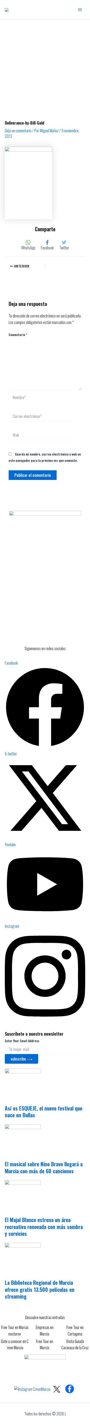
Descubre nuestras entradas (45, 1317)
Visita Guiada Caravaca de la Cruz (75, 1344)
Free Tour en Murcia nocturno (14, 1330)
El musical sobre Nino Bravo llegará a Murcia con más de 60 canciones (44, 1167)
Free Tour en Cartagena (75, 1330)
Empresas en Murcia (45, 1330)
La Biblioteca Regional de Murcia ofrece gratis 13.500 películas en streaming (39, 1289)
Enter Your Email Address (22, 1040)
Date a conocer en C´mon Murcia (15, 1344)
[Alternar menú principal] (80, 9)
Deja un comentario (18, 131)
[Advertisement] (45, 67)
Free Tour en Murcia (44, 1344)
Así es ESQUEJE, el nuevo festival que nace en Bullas (43, 1111)
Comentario (18, 334)
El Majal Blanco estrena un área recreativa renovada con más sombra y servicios (44, 1226)
